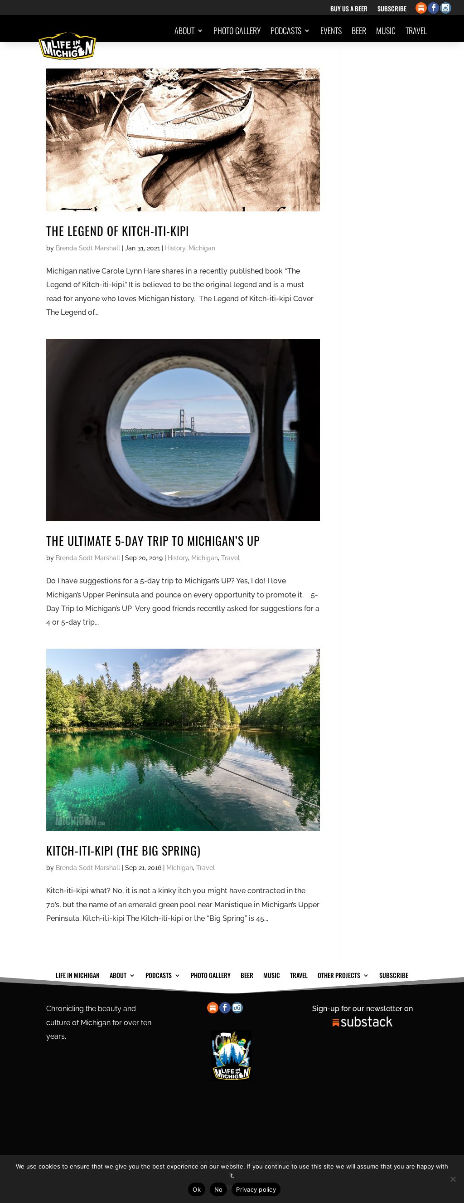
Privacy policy (256, 1189)
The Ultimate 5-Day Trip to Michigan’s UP (153, 540)
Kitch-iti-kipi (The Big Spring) (123, 850)
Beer (359, 30)
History (175, 248)
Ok (197, 1189)
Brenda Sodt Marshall (88, 248)
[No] (452, 1178)
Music (386, 30)
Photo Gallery (237, 30)
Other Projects (393, 65)
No (218, 1189)
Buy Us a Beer (348, 9)
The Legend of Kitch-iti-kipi (117, 231)
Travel (416, 30)
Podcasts (286, 30)
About (184, 30)
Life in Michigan (78, 974)
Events (331, 30)
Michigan (201, 248)
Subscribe (391, 9)
